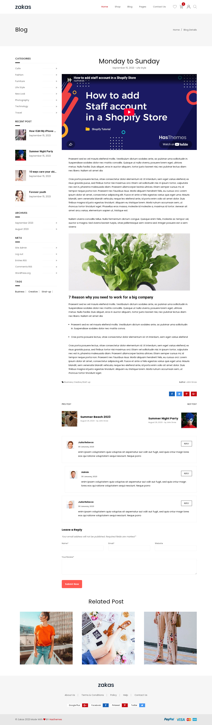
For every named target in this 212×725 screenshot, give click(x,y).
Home (176, 29)
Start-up (86, 382)
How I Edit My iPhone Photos (46, 131)
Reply (186, 443)
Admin (85, 472)
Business (68, 382)
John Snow (191, 382)
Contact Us (141, 695)
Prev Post (67, 404)
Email (111, 543)
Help (125, 695)
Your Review (68, 557)
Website (159, 543)
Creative (77, 382)
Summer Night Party (41, 151)
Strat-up (46, 292)
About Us (70, 695)
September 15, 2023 (123, 67)
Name (65, 543)
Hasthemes (56, 719)
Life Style (141, 67)
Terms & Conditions (92, 695)
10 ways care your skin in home (47, 171)
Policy (113, 695)
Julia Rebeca (85, 442)
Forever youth (37, 192)
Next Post (153, 404)
